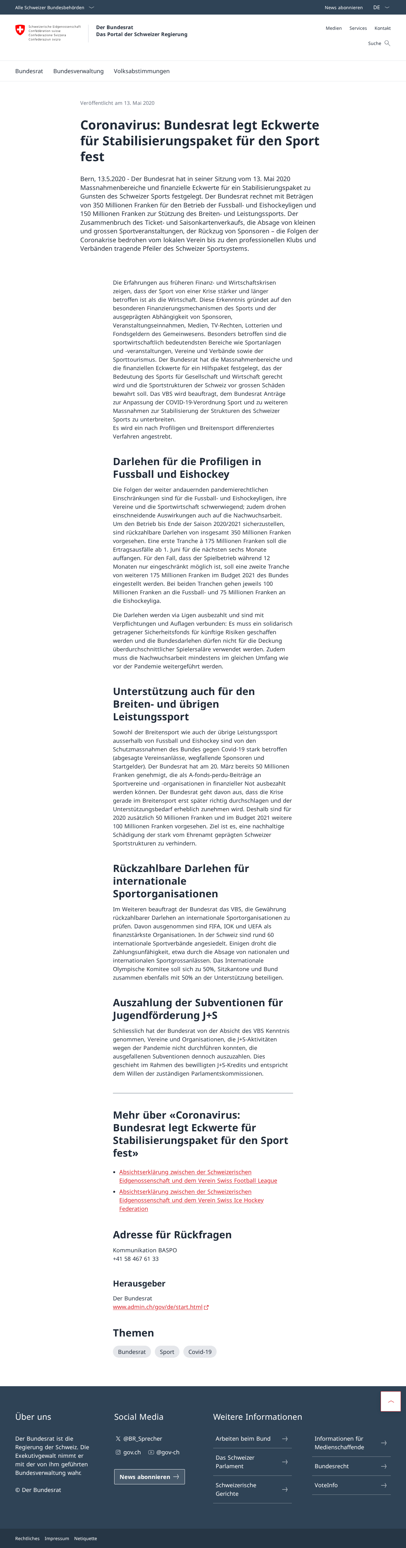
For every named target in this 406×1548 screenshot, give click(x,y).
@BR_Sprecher (142, 1438)
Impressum (57, 1538)
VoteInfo (326, 1485)
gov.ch (132, 1452)
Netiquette (85, 1538)
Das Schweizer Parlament (235, 1462)
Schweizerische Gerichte (236, 1489)
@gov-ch (168, 1452)
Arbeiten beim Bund (243, 1438)
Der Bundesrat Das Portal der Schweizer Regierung (141, 31)
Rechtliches (27, 1538)
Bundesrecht (332, 1466)
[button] (29, 71)
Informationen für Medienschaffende (339, 1443)
